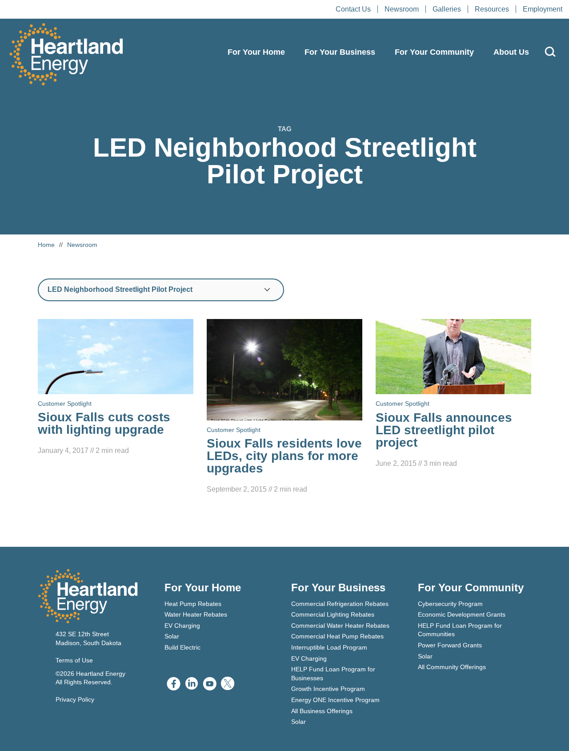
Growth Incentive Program (328, 688)
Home (46, 244)
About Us (511, 52)
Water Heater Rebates (195, 614)
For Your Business (340, 52)
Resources (492, 9)
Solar (171, 636)
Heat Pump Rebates (192, 603)
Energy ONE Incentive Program (335, 699)
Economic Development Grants (461, 614)
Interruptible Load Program (329, 647)
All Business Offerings (322, 711)
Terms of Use (74, 660)
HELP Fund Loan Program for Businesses (333, 674)
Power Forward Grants (450, 645)
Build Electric (182, 647)
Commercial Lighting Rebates (332, 614)
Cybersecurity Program (450, 603)
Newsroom (402, 9)
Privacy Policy (75, 699)
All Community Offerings (452, 666)
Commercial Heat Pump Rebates (337, 636)
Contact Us (353, 9)
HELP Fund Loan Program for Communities (460, 630)
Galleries (447, 9)
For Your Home (256, 52)
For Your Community (434, 52)
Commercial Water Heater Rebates (340, 625)
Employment (542, 9)
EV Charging (182, 625)
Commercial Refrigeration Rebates (340, 603)
